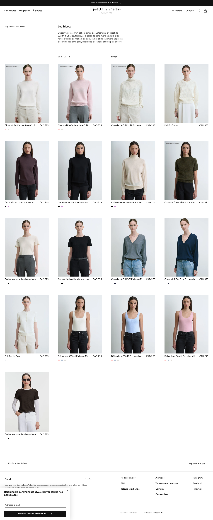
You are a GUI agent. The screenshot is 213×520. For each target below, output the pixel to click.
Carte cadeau (161, 494)
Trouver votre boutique (166, 483)
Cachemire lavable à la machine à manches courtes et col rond (21, 279)
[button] (24, 10)
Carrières (159, 489)
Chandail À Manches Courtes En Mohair (181, 202)
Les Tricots (20, 27)
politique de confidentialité (153, 513)
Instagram (198, 478)
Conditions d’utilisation (129, 513)
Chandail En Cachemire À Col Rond (21, 126)
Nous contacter (128, 478)
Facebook (198, 483)
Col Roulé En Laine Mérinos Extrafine (21, 202)
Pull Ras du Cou (12, 356)
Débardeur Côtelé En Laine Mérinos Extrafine (74, 356)
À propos (160, 478)
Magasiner (9, 27)
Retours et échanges (130, 489)
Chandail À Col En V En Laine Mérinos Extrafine (128, 279)
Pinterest (197, 489)
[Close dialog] (67, 490)
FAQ (123, 483)
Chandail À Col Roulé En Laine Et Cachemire (128, 126)
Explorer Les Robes (17, 464)
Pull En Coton (171, 126)
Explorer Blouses (197, 464)
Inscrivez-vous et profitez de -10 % (35, 514)
